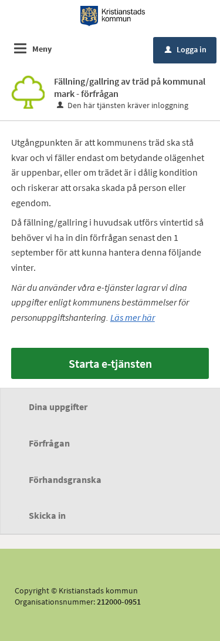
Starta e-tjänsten (110, 363)
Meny (42, 48)
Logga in (186, 49)
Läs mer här (132, 317)
